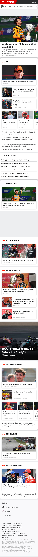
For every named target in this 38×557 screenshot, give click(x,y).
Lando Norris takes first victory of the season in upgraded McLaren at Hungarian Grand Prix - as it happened (18, 425)
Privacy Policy (17, 523)
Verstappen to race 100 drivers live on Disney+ (15, 170)
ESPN (10, 2)
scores (34, 2)
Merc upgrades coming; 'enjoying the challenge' (15, 160)
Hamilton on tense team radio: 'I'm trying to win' (17, 149)
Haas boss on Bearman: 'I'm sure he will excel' (15, 173)
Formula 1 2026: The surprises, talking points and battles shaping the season (18, 133)
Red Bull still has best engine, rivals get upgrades (15, 166)
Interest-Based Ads (8, 529)
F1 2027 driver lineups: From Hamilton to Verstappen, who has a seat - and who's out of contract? (17, 139)
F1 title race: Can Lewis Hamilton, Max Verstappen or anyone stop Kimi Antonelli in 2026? (19, 145)
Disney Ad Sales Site (8, 535)
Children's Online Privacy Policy (12, 527)
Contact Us (21, 533)
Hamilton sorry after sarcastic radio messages (15, 176)
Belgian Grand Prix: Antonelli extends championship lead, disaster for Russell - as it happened (19, 495)
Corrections (6, 537)
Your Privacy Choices (9, 533)
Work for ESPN (22, 535)
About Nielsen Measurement (11, 531)
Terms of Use (6, 523)
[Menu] (2, 2)
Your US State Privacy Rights (11, 525)
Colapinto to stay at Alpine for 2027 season (14, 163)
